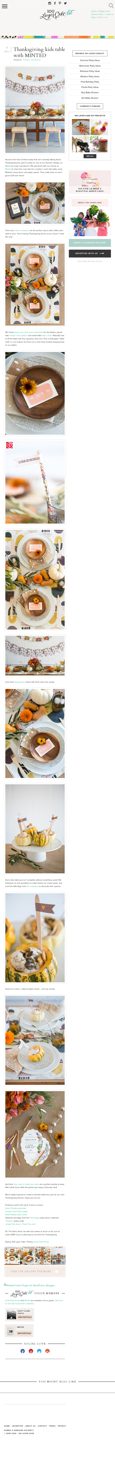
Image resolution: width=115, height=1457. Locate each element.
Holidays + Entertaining (32, 60)
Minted (8, 169)
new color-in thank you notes (26, 1184)
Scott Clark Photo (41, 1242)
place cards (47, 335)
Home (7, 1426)
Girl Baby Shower (89, 98)
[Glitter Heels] (81, 144)
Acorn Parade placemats (15, 1208)
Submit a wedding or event (100, 11)
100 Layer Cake (57, 23)
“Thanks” (9, 1221)
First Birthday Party (90, 81)
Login (93, 17)
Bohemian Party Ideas (90, 65)
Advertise (17, 1426)
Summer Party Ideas (90, 60)
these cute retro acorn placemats (28, 332)
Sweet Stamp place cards (16, 1214)
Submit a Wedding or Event (90, 243)
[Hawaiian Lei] (99, 127)
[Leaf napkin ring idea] (81, 127)
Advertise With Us (87, 253)
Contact (42, 1426)
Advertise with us (97, 14)
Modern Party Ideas (90, 76)
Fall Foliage (35, 1218)
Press (53, 1426)
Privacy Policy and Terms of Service (89, 261)
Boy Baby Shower (90, 92)
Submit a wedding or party (19, 1430)
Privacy (62, 1426)
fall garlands (19, 682)
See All (90, 156)
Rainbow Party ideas (90, 71)
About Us (30, 1426)
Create (99, 17)
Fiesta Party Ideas (89, 87)
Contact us (109, 14)
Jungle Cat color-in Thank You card (20, 1224)
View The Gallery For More (31, 1271)
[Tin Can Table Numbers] (99, 144)
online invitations (21, 230)
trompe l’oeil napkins (18, 335)
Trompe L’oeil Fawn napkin (16, 1211)
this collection (33, 886)
